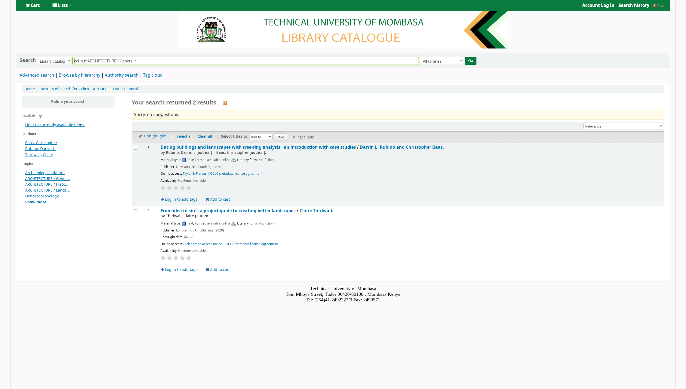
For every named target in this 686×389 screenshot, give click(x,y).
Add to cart (219, 199)
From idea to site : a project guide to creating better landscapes (247, 211)
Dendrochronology (42, 196)
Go (470, 60)
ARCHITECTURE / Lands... (47, 190)
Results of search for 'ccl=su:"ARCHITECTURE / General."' (91, 89)
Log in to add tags (180, 199)
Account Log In (598, 5)
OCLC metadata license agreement (236, 173)
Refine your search (68, 101)
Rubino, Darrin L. (40, 149)
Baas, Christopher (41, 143)
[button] (32, 5)
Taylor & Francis (195, 173)
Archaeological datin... (45, 173)
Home (29, 89)
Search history (633, 5)
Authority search (122, 75)
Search (28, 60)
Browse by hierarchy (79, 75)
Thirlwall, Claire (39, 155)
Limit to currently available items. (55, 125)
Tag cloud (153, 75)
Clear (660, 5)
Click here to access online (202, 244)
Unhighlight (154, 136)
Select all (185, 136)
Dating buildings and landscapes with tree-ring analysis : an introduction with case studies (302, 147)
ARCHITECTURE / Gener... (47, 179)
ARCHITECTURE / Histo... (46, 184)
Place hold (305, 137)
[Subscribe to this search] (224, 103)
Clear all (204, 136)
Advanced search (37, 75)
